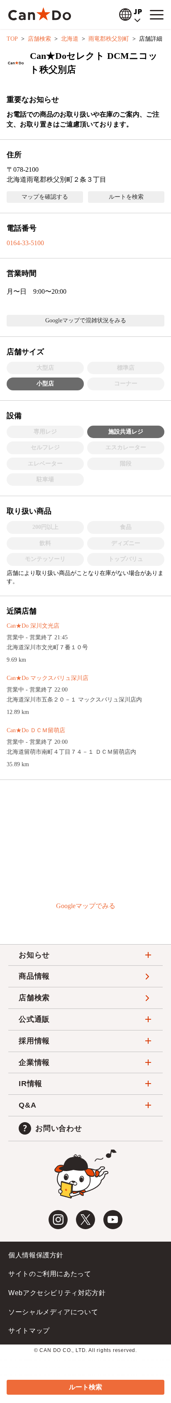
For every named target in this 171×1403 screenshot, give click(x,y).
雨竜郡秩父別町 (108, 39)
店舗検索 (39, 39)
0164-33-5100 (25, 242)
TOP (12, 39)
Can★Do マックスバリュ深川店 (47, 678)
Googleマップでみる (85, 905)
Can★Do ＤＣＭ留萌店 (36, 730)
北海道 (69, 39)
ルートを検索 (126, 197)
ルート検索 (85, 1387)
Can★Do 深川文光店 (33, 626)
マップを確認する (45, 197)
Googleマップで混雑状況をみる (85, 320)
